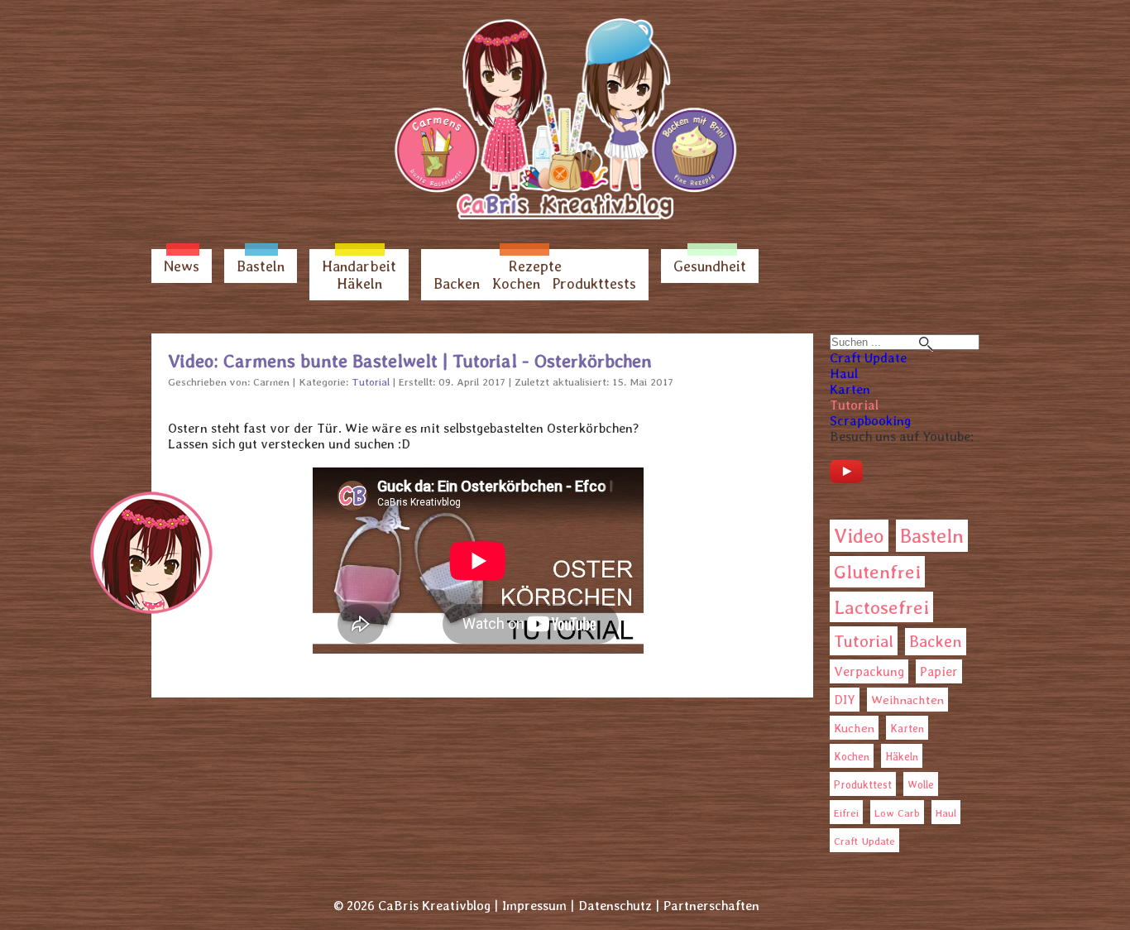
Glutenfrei (877, 571)
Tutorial (854, 405)
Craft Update (868, 358)
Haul (844, 373)
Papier (939, 671)
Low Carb (897, 813)
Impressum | (538, 905)
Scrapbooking (870, 421)
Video (859, 536)
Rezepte (535, 266)
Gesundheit (709, 266)
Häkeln (359, 283)
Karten (850, 389)
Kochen (516, 283)
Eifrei (846, 813)
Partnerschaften (711, 905)
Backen (456, 283)
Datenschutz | (618, 905)
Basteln (261, 266)
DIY (844, 699)
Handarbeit (359, 266)
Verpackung (869, 671)
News (181, 266)
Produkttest (863, 785)
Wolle (920, 785)
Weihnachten (907, 700)
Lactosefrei (881, 607)
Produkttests (594, 283)
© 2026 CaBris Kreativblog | (415, 905)
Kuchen (854, 728)
